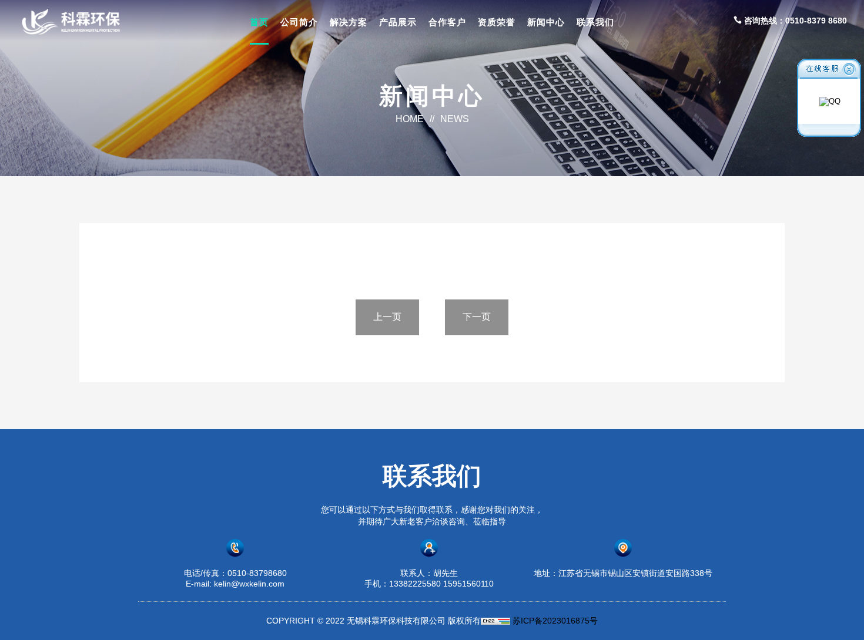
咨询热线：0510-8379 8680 (794, 20)
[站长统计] (495, 620)
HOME (410, 119)
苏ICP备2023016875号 (555, 620)
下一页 (477, 317)
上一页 (387, 317)
